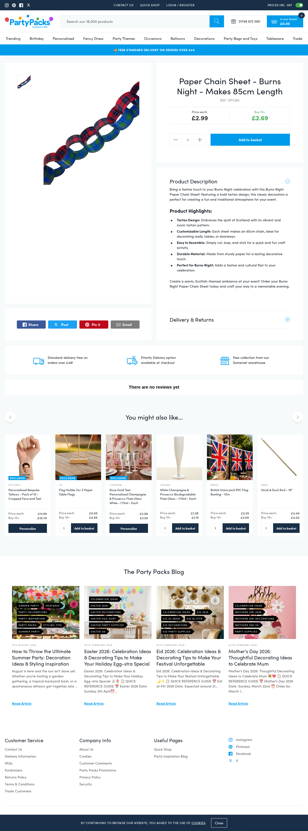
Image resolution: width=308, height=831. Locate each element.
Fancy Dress (93, 38)
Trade (297, 38)
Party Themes (124, 38)
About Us (86, 749)
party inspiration (32, 618)
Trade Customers (18, 791)
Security (85, 784)
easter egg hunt (103, 618)
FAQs (9, 763)
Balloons (178, 38)
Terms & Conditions (19, 784)
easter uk (98, 631)
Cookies (85, 756)
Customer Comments (95, 763)
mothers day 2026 (248, 612)
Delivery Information (20, 756)
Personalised (63, 38)
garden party (29, 605)
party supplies (246, 631)
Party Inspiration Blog (171, 756)
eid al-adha (171, 618)
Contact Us (123, 5)
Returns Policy (15, 777)
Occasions (153, 38)
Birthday (37, 38)
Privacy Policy (90, 777)
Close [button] (219, 822)
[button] (24, 82)
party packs (28, 625)
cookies (198, 823)
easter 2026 (99, 605)
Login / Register (180, 5)
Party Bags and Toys (240, 38)
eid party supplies (177, 631)
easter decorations (106, 612)
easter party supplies (107, 625)
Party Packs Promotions (97, 770)
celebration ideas (104, 599)
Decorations (204, 38)
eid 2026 (203, 612)
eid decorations (175, 625)
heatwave (53, 605)
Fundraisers (13, 770)
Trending (13, 38)
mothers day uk (247, 625)
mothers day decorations (255, 618)
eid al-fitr (194, 618)
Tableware (275, 38)
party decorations (33, 612)
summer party (29, 631)
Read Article (22, 703)
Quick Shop (150, 5)
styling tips (52, 625)
